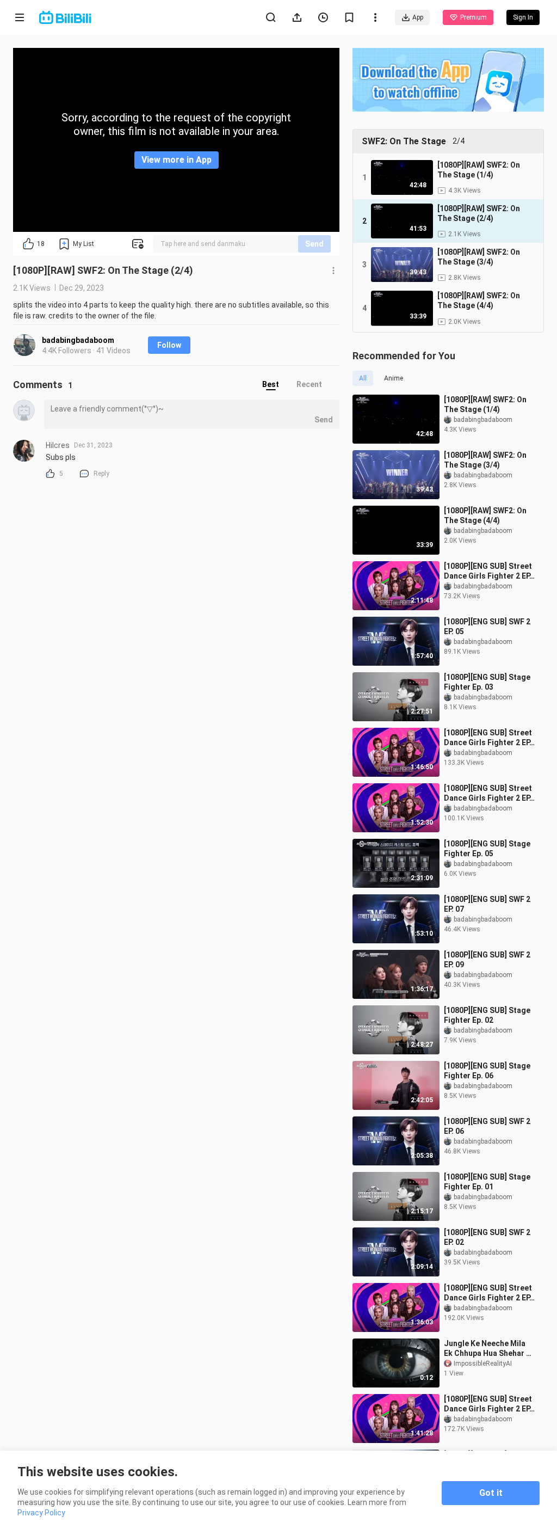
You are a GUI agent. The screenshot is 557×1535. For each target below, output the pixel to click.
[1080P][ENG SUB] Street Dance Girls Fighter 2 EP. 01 (488, 1293)
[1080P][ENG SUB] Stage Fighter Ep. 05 (487, 848)
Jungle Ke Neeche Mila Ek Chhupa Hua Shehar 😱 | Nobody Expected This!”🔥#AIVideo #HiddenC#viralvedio (489, 1348)
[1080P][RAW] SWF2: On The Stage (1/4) (485, 404)
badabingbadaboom (78, 340)
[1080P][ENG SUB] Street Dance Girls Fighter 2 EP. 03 (488, 737)
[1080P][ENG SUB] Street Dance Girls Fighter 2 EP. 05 (488, 793)
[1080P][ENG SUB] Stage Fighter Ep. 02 (487, 1015)
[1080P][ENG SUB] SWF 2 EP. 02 (487, 1237)
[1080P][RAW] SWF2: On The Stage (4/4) (485, 515)
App (417, 17)
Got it (491, 1493)
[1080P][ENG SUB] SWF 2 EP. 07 (487, 904)
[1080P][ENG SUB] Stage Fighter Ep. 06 (487, 1070)
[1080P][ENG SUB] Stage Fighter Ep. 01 (487, 1181)
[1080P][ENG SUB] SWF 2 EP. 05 (487, 626)
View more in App (176, 160)
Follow (169, 345)
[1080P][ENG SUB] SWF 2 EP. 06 (487, 1126)
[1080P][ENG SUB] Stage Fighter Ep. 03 (487, 682)
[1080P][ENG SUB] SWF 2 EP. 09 (487, 959)
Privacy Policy (41, 1512)
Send (314, 244)
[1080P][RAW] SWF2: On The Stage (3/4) (485, 460)
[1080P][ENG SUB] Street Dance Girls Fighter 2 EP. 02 (488, 1404)
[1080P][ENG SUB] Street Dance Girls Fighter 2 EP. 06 (488, 571)
